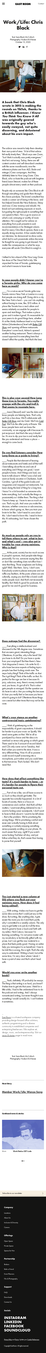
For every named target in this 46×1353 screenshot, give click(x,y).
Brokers (6, 1264)
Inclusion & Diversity (11, 1222)
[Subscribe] (43, 1193)
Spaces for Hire (9, 1250)
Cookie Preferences (33, 1339)
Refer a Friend (9, 1269)
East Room (6, 1017)
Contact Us (8, 1302)
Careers (7, 1227)
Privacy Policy (8, 1339)
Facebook (14, 1326)
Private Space (8, 1246)
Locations (7, 1213)
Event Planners (9, 1274)
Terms (17, 1339)
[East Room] (23, 4)
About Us (7, 1218)
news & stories (8, 1035)
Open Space (8, 1241)
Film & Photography (11, 1279)
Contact (41, 3)
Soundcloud (17, 1330)
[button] (3, 3)
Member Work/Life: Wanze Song (22, 1092)
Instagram (15, 1317)
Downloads (8, 1297)
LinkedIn (13, 1322)
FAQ (5, 1292)
